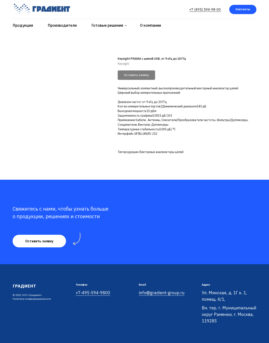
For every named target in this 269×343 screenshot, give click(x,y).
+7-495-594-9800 (93, 293)
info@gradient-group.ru (162, 293)
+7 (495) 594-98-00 (205, 9)
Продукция (23, 25)
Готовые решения (107, 25)
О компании (150, 25)
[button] (39, 241)
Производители (62, 25)
